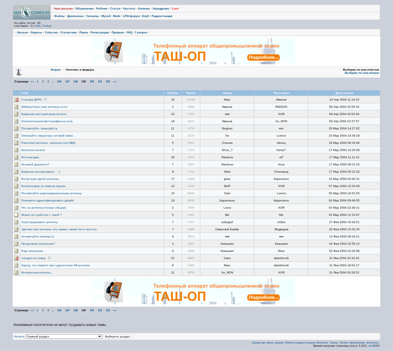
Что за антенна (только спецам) (43, 207)
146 (59, 81)
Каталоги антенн (33, 150)
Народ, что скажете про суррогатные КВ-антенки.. (56, 265)
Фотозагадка (30, 157)
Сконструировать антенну (39, 222)
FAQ (129, 32)
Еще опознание (32, 250)
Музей (106, 16)
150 (92, 81)
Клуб (145, 16)
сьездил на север (33, 258)
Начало (22, 32)
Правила (118, 32)
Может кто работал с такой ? (41, 214)
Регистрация (100, 32)
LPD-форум (131, 16)
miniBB (372, 345)
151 (100, 81)
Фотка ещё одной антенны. (40, 178)
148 (75, 81)
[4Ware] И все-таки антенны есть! (44, 106)
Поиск (83, 32)
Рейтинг (102, 8)
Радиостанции (162, 16)
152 (108, 81)
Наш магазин (63, 8)
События (51, 32)
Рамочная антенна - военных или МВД (48, 142)
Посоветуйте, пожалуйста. (39, 128)
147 (67, 81)
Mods (117, 16)
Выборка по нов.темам (362, 72)
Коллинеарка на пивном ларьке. (43, 186)
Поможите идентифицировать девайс (47, 200)
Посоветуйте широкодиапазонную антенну (51, 193)
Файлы (59, 16)
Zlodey (46, 25)
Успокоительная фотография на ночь (47, 121)
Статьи (115, 8)
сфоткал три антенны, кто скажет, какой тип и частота (59, 229)
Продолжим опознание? (38, 243)
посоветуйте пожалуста (37, 236)
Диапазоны (75, 16)
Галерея (141, 32)
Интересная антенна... (37, 272)
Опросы (36, 32)
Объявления (84, 8)
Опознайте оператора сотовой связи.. (48, 135)
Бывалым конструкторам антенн (43, 114)
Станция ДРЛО (31, 99)
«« (32, 81)
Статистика (68, 32)
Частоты (129, 8)
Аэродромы (160, 8)
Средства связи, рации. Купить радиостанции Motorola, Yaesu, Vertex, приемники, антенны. (315, 342)
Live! (175, 8)
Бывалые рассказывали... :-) (40, 171)
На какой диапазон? (35, 164)
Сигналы (92, 16)
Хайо (38, 25)
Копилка (144, 8)
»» (115, 81)
